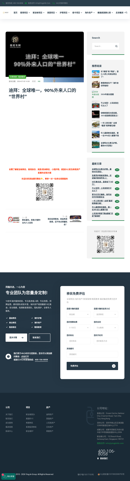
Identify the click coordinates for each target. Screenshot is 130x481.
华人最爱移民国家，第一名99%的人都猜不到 (101, 208)
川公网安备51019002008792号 (112, 474)
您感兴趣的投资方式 (102, 309)
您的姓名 (70, 335)
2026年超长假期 (107, 94)
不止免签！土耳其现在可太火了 (101, 189)
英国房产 (49, 419)
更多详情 (13, 337)
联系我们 (36, 337)
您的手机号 (98, 335)
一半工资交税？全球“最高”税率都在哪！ (102, 202)
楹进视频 (9, 427)
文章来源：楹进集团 (17, 77)
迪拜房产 (49, 414)
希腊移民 (29, 423)
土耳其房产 (50, 423)
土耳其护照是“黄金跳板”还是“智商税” (102, 214)
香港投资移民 (31, 427)
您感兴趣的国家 (73, 309)
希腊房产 (49, 431)
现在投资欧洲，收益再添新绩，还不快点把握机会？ (57, 222)
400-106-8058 (18, 3)
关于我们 (9, 414)
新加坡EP (29, 431)
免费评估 (74, 366)
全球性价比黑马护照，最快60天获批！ (101, 170)
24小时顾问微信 (62, 3)
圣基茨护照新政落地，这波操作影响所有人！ (101, 176)
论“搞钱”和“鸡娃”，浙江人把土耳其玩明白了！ (110, 74)
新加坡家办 (30, 414)
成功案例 (9, 423)
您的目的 (97, 322)
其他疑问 (70, 349)
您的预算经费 (72, 322)
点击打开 (25, 356)
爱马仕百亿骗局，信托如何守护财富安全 (101, 195)
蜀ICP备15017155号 (86, 475)
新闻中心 (9, 431)
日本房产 (49, 427)
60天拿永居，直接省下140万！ (102, 183)
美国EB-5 (29, 419)
